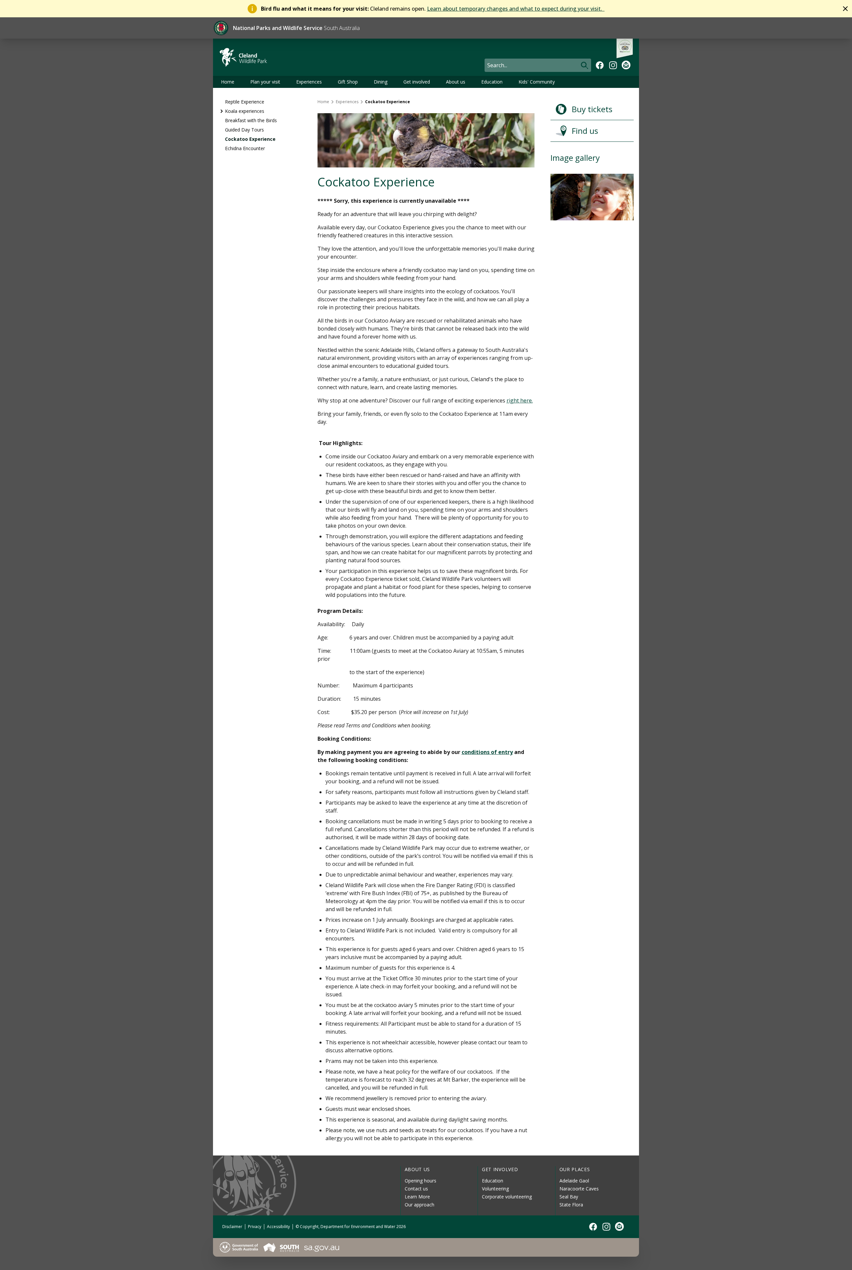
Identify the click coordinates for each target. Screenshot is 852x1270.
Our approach (419, 1204)
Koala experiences (244, 111)
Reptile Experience (244, 102)
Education (492, 82)
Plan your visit (265, 82)
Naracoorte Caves (579, 1188)
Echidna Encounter (245, 148)
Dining (380, 82)
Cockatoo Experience (250, 139)
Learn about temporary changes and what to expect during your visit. (516, 8)
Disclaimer (232, 1226)
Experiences (309, 82)
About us (455, 82)
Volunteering (495, 1188)
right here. (520, 400)
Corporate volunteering (507, 1196)
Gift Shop (348, 82)
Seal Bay (568, 1196)
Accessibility (278, 1226)
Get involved (416, 82)
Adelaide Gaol (574, 1180)
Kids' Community (537, 82)
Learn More (417, 1196)
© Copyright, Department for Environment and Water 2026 (351, 1226)
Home (227, 82)
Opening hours (420, 1180)
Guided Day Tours (244, 130)
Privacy (254, 1226)
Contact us (416, 1188)
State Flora (571, 1204)
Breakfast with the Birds (251, 120)
